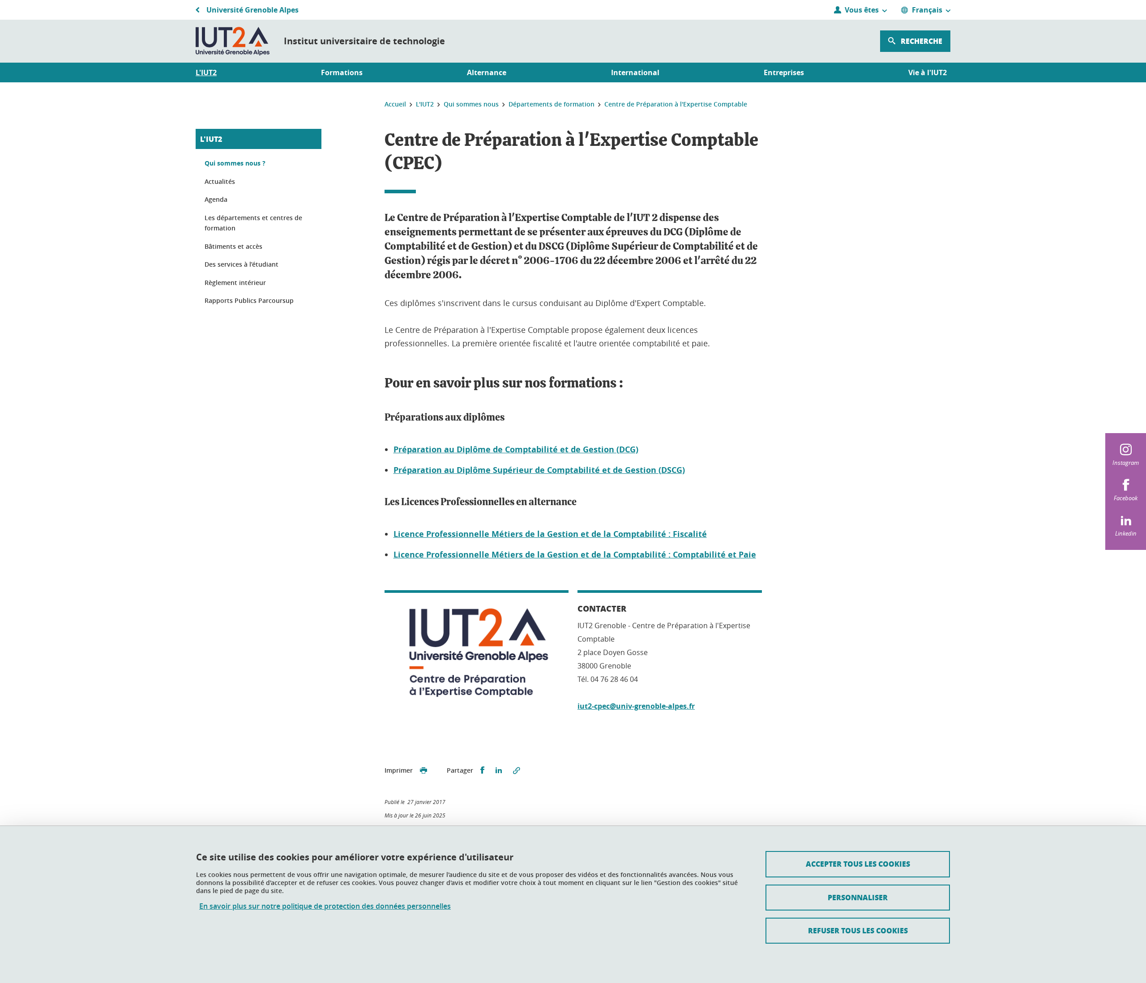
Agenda (216, 199)
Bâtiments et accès (233, 246)
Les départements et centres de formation (253, 223)
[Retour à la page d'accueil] (232, 41)
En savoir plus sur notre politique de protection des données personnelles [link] (325, 906)
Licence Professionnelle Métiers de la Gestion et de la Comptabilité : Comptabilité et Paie (574, 554)
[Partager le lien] (516, 770)
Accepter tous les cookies (858, 864)
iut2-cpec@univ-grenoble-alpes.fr (636, 706)
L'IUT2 (211, 139)
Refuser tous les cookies (858, 930)
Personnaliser (858, 897)
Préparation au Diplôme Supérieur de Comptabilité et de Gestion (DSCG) (539, 470)
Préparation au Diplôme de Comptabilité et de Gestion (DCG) (515, 449)
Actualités (220, 181)
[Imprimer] (423, 770)
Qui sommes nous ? (235, 163)
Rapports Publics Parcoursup (249, 300)
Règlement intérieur (235, 282)
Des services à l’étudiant (241, 264)
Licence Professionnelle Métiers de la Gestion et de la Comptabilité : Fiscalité (550, 534)
